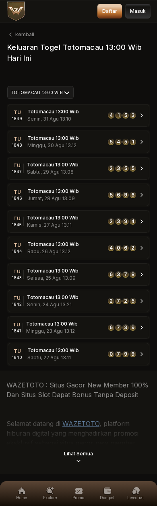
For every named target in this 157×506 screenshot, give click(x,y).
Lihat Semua (78, 454)
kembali (24, 34)
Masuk (138, 11)
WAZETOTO (80, 424)
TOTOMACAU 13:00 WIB (37, 92)
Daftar (109, 11)
